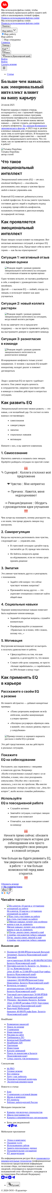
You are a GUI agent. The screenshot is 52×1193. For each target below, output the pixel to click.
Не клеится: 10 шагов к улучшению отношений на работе (24, 912)
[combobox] (13, 1184)
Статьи (10, 74)
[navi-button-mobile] (4, 68)
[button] (4, 59)
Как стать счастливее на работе (22, 919)
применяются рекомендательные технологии (25, 1159)
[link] (6, 52)
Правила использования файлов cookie (20, 23)
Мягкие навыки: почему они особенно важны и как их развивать (26, 928)
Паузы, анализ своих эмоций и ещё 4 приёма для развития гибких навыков (26, 938)
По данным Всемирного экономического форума (24, 127)
